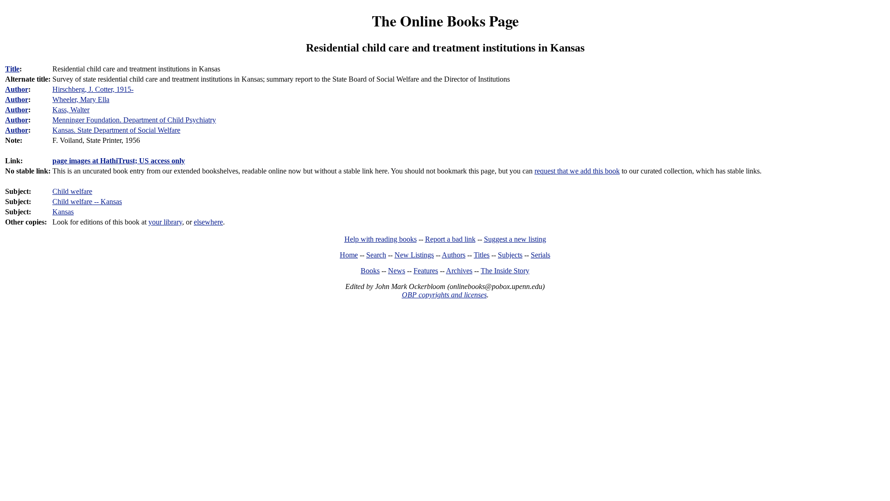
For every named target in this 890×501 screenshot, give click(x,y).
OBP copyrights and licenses (444, 295)
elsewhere (208, 222)
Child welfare (72, 191)
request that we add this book (577, 171)
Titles (482, 255)
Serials (540, 255)
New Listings (414, 255)
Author (16, 89)
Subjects (510, 255)
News (396, 271)
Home (349, 255)
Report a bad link (450, 239)
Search (376, 255)
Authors (453, 255)
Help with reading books (380, 239)
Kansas (63, 212)
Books (370, 271)
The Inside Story (505, 271)
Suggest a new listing (515, 239)
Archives (459, 271)
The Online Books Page (445, 21)
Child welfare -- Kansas (87, 202)
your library (165, 222)
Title (12, 69)
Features (425, 271)
